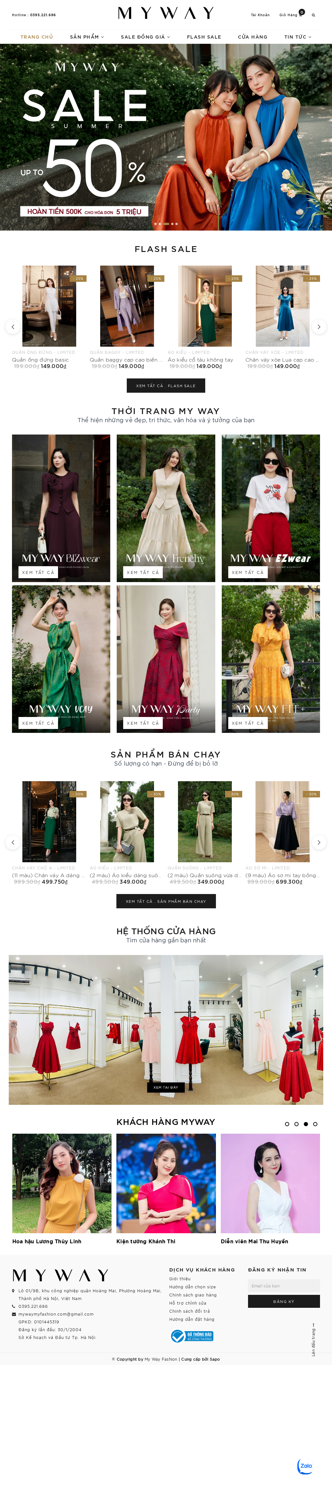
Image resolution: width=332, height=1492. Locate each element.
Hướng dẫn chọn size (192, 1286)
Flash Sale (204, 36)
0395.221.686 (43, 14)
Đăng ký (284, 1301)
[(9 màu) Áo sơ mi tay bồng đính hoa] (205, 832)
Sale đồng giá (144, 36)
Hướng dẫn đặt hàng (192, 1319)
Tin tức (296, 36)
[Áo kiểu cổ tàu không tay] (127, 317)
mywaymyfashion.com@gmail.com (56, 1313)
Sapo (215, 1358)
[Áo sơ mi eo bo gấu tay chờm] (282, 317)
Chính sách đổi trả (189, 1310)
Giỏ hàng (291, 14)
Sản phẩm (85, 36)
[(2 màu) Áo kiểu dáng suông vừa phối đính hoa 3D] (49, 832)
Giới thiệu (180, 1278)
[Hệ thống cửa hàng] (166, 1030)
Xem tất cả (38, 572)
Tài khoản (260, 15)
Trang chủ (36, 36)
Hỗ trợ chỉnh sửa (188, 1302)
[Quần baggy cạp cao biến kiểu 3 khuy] (49, 317)
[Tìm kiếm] (313, 15)
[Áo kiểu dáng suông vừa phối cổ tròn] (282, 832)
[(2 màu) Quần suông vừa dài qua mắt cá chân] (127, 832)
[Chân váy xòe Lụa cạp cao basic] (205, 317)
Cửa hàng (252, 36)
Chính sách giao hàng (193, 1294)
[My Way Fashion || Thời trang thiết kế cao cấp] (166, 13)
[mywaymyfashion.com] (166, 137)
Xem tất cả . (166, 385)
